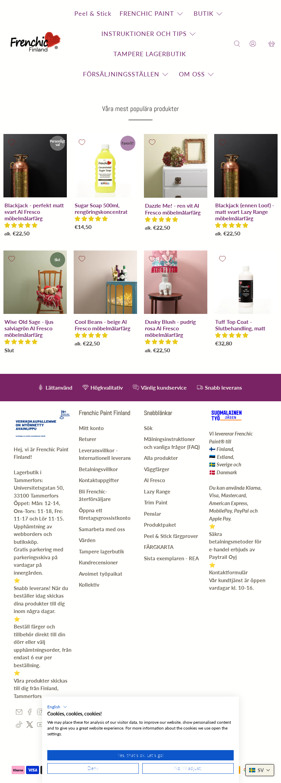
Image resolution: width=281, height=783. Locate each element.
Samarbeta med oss (102, 529)
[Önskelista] (262, 44)
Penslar (152, 514)
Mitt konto (91, 428)
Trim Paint (156, 502)
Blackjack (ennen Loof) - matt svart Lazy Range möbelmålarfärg (244, 211)
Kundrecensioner (98, 562)
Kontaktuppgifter (99, 480)
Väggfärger (156, 469)
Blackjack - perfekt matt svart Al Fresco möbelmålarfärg (34, 211)
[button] (20, 225)
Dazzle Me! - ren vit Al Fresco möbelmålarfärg (172, 208)
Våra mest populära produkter (140, 108)
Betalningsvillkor (98, 469)
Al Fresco (154, 480)
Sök (148, 428)
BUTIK (203, 13)
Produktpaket (160, 525)
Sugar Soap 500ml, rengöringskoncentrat (101, 208)
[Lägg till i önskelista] (11, 142)
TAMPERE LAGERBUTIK (149, 54)
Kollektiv (89, 585)
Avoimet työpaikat (100, 574)
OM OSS (192, 74)
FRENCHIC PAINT (147, 13)
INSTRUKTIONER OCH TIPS (144, 33)
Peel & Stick (92, 13)
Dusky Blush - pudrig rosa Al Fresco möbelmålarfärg (170, 328)
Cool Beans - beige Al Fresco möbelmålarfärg (102, 324)
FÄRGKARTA (158, 547)
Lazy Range (157, 491)
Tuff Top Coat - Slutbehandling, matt (240, 324)
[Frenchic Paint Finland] (37, 44)
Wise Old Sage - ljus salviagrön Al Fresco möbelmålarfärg (28, 328)
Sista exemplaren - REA (171, 558)
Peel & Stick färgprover (171, 536)
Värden (87, 540)
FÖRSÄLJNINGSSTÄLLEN (121, 74)
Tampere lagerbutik (101, 551)
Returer (87, 439)
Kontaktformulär (228, 572)
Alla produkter (161, 458)
